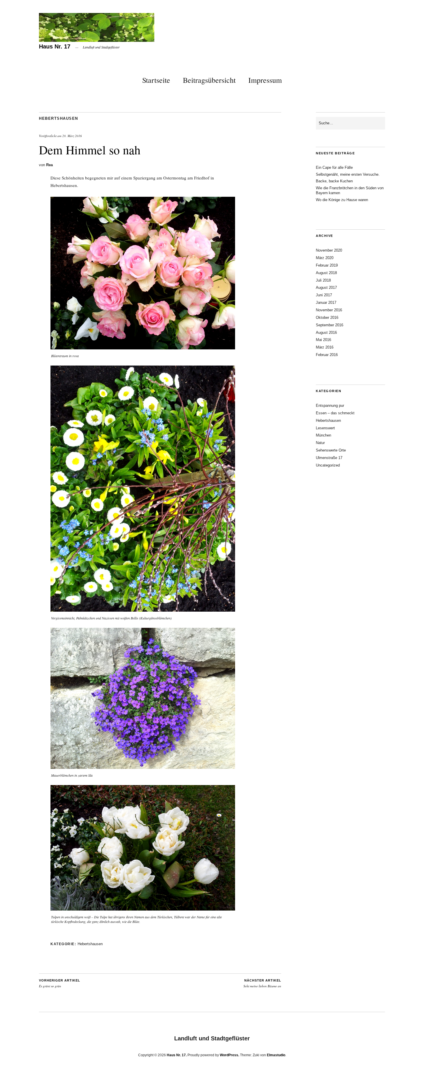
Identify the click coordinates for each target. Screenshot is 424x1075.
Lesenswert (325, 428)
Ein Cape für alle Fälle (334, 167)
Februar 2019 (327, 265)
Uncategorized (328, 465)
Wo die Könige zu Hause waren (342, 200)
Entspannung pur (330, 405)
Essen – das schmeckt (335, 413)
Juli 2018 (323, 280)
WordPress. (229, 1055)
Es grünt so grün (59, 983)
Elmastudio (276, 1055)
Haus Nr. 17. (177, 1055)
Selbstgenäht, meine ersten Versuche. (348, 174)
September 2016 (329, 325)
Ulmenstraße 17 (329, 458)
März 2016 (324, 347)
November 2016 (329, 310)
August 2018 (326, 273)
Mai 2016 (323, 340)
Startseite (156, 80)
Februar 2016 (327, 355)
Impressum (265, 80)
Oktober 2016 (327, 317)
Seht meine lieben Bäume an (262, 983)
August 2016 (326, 332)
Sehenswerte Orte (331, 450)
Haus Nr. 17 (54, 46)
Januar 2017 (326, 302)
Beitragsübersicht (209, 80)
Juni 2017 (324, 295)
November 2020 (329, 250)
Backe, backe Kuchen (334, 181)
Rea (49, 165)
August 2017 (326, 287)
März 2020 (324, 258)
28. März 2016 (72, 136)
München (323, 435)
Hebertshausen (58, 118)
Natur (320, 443)
